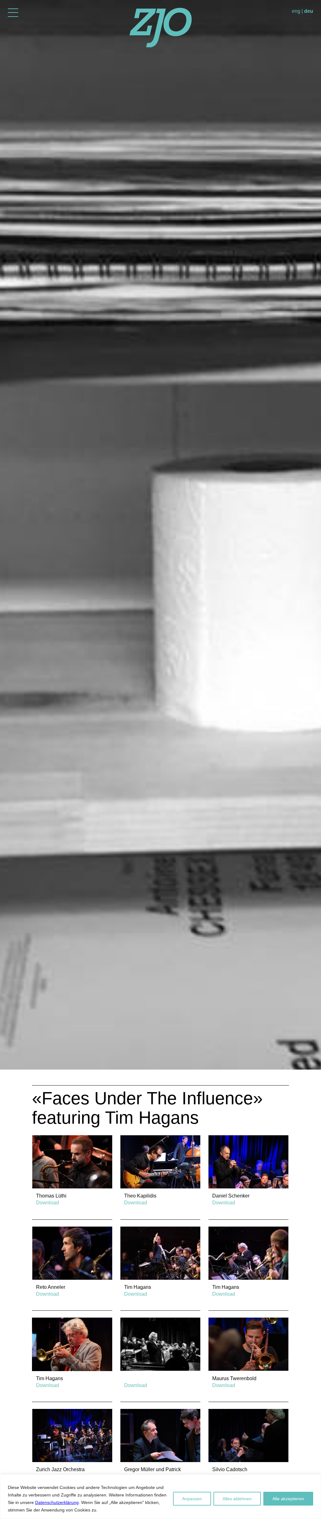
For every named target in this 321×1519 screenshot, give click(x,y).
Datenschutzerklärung (57, 1502)
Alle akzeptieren (288, 1498)
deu (308, 11)
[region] (160, 1496)
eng (296, 11)
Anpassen (192, 1498)
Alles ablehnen (237, 1498)
